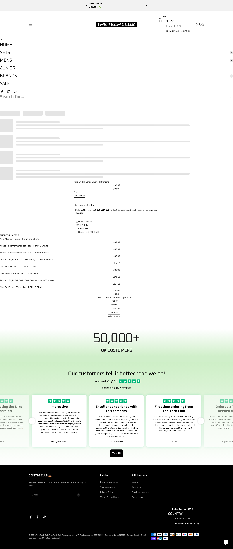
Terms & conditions (109, 497)
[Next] (146, 5)
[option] (177, 26)
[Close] (1, 39)
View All (116, 453)
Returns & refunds (109, 482)
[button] (32, 421)
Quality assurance (140, 492)
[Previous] (86, 5)
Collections (137, 497)
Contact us (137, 487)
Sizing (135, 482)
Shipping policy (107, 487)
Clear (225, 97)
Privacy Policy (106, 492)
